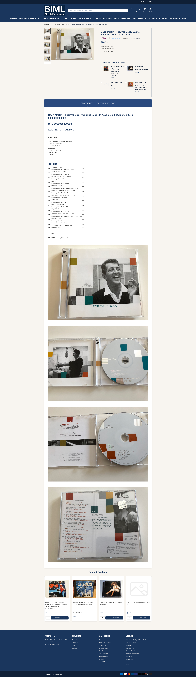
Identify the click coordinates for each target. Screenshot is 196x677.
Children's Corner (68, 18)
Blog (184, 18)
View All (128, 664)
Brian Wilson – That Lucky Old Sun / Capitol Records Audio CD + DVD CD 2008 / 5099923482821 (141, 86)
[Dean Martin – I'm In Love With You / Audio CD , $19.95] (139, 589)
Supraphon (129, 645)
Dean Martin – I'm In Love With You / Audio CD (117, 84)
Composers (137, 18)
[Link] (54, 10)
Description (87, 103)
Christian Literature (49, 18)
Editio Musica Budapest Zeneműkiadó (136, 640)
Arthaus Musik (129, 659)
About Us (163, 18)
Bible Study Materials (28, 18)
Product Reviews (106, 103)
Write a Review (135, 38)
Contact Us (174, 18)
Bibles (13, 18)
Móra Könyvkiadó (130, 648)
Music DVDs (150, 18)
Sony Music (129, 656)
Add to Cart (59, 618)
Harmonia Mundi (130, 651)
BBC (127, 662)
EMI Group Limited (131, 642)
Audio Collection (121, 18)
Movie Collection (103, 18)
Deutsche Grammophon (132, 653)
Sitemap (74, 648)
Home (46, 24)
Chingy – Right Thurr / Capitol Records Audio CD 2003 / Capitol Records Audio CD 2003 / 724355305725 (56, 604)
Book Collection (86, 18)
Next (49, 63)
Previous (45, 63)
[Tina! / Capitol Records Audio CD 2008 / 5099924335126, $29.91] (111, 589)
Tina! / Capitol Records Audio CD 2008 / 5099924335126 (141, 68)
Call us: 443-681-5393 (53, 644)
